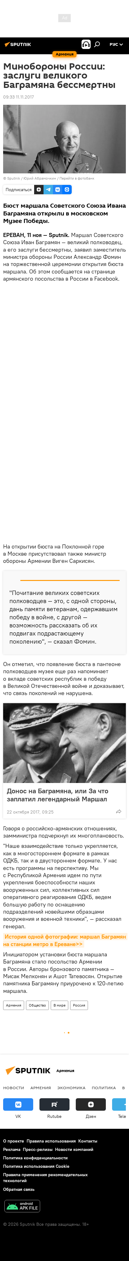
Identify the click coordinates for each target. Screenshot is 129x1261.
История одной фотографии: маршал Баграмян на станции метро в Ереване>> (65, 940)
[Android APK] (22, 1207)
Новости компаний (74, 1149)
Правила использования (51, 1141)
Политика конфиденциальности (35, 1158)
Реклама (11, 1149)
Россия (79, 1005)
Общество (37, 1005)
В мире (59, 1005)
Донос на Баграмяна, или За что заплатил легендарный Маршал (57, 795)
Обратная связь (18, 1189)
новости (13, 1087)
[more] (118, 811)
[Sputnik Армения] (18, 47)
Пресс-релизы (38, 1149)
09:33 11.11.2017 (18, 97)
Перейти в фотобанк (76, 178)
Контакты (87, 1141)
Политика (104, 1087)
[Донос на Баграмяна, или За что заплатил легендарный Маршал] (64, 743)
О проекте (13, 1141)
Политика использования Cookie (36, 1166)
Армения (13, 1005)
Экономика (71, 1087)
